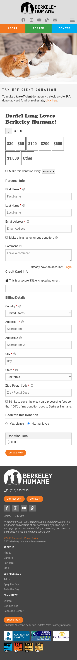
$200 (45, 143)
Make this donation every (25, 171)
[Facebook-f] (7, 508)
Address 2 (12, 338)
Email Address (15, 221)
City (8, 354)
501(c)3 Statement (13, 538)
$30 (10, 143)
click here (51, 100)
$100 (32, 143)
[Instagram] (31, 20)
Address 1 (12, 322)
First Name (13, 189)
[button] (72, 20)
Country (11, 306)
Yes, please (17, 423)
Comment (11, 246)
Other (27, 158)
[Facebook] (23, 20)
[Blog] (47, 20)
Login (68, 267)
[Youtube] (39, 20)
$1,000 (13, 158)
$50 (21, 143)
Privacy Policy (31, 538)
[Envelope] (55, 20)
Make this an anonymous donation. (31, 237)
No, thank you (40, 423)
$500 (58, 143)
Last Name (13, 205)
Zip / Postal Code (17, 385)
